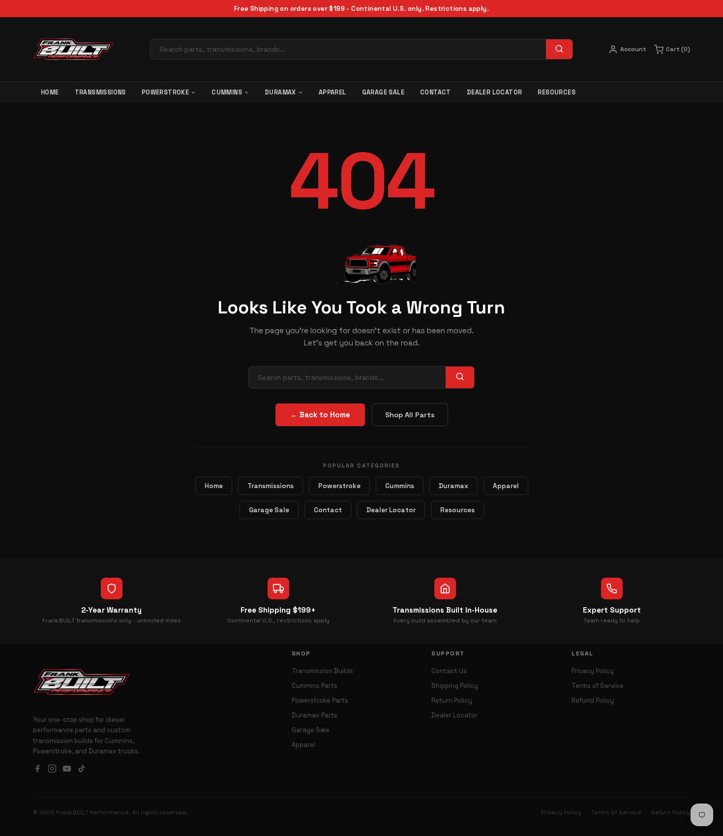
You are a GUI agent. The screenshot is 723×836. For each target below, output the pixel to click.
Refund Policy (593, 700)
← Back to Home (320, 414)
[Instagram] (52, 769)
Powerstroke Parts (320, 700)
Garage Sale (383, 92)
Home (50, 92)
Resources (556, 92)
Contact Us (449, 671)
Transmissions (100, 92)
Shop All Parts (410, 414)
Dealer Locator (494, 92)
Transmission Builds (322, 671)
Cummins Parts (314, 685)
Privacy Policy (593, 671)
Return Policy (451, 700)
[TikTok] (81, 769)
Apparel (332, 92)
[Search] (559, 49)
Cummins (226, 92)
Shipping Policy (454, 685)
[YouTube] (66, 769)
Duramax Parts (314, 715)
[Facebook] (37, 769)
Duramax (280, 92)
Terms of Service (598, 685)
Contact (435, 92)
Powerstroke (165, 92)
